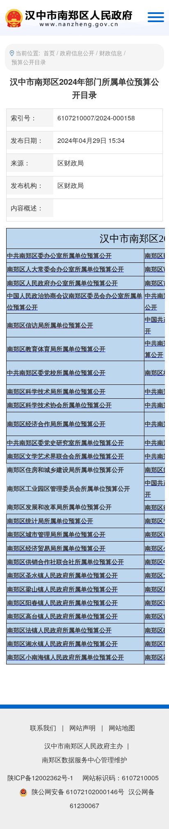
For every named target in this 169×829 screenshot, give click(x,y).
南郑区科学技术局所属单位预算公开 (56, 392)
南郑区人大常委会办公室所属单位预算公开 (65, 269)
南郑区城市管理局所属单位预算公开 (56, 534)
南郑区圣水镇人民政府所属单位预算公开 (62, 575)
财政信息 (110, 53)
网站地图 (122, 727)
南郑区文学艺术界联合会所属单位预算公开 (65, 456)
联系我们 (43, 727)
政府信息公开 (77, 53)
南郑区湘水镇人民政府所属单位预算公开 (62, 644)
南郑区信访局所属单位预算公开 (50, 325)
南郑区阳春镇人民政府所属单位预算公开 (62, 603)
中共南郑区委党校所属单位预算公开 (56, 373)
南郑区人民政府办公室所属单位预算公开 (62, 283)
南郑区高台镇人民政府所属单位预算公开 (62, 616)
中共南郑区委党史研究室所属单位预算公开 (65, 443)
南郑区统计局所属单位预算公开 (50, 521)
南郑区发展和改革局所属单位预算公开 (59, 507)
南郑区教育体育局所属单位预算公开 (56, 349)
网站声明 (82, 727)
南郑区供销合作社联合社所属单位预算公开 (65, 562)
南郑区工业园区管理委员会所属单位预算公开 (68, 489)
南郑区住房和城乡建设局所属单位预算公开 (65, 470)
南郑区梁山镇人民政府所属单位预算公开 (62, 589)
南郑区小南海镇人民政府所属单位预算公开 (65, 657)
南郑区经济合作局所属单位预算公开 (56, 424)
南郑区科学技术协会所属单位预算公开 (59, 405)
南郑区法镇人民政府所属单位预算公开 (59, 630)
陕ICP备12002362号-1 (40, 777)
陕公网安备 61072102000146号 (78, 791)
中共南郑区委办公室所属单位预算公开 (59, 256)
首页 (49, 53)
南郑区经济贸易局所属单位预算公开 (56, 548)
